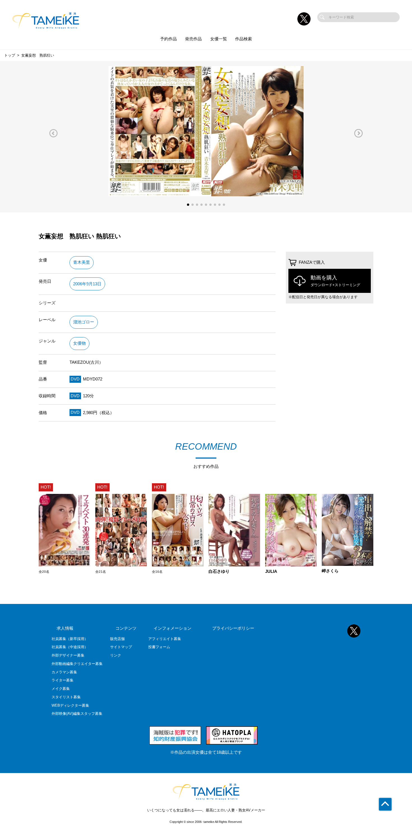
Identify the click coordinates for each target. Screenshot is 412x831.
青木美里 (81, 262)
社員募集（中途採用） (70, 647)
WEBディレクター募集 (70, 705)
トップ (9, 55)
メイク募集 (61, 689)
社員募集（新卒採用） (70, 639)
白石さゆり (219, 571)
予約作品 (168, 39)
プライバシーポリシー (233, 628)
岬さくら (330, 571)
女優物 (79, 343)
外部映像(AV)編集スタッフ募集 (77, 713)
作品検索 (243, 39)
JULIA (271, 571)
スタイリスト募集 (66, 697)
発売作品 (193, 39)
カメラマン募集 (64, 672)
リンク (115, 655)
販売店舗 (117, 639)
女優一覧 (218, 39)
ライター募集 (62, 680)
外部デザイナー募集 (68, 655)
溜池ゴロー (83, 322)
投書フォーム (159, 647)
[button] (53, 133)
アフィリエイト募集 (164, 639)
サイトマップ (121, 647)
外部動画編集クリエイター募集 (77, 664)
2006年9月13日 (87, 284)
